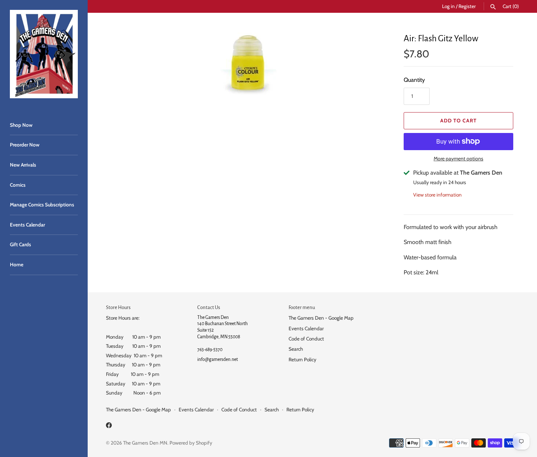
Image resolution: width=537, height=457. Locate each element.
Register (467, 6)
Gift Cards (20, 244)
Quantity (414, 79)
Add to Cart (458, 120)
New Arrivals (23, 165)
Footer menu (302, 307)
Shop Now (21, 125)
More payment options (458, 158)
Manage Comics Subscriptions (42, 204)
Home (16, 264)
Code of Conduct (306, 339)
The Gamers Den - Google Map (321, 318)
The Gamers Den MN (145, 443)
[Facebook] (109, 426)
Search (296, 349)
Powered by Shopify (191, 443)
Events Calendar (27, 225)
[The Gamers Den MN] (44, 54)
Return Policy (302, 359)
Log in (448, 6)
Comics (18, 185)
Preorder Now (24, 145)
